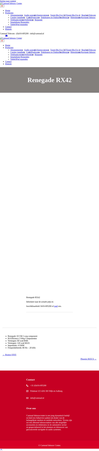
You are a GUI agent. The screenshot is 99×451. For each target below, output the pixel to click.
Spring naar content (8, 1)
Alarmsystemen (42, 15)
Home (7, 10)
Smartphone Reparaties (19, 22)
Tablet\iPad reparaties (19, 24)
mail (56, 306)
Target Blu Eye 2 (73, 15)
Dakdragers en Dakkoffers (51, 17)
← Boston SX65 (9, 355)
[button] (1, 450)
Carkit (28, 17)
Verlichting (28, 20)
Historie (8, 29)
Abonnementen (16, 15)
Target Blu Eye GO (58, 15)
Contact (8, 27)
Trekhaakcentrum (17, 20)
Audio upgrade (30, 15)
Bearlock (85, 15)
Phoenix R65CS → (88, 359)
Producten (9, 13)
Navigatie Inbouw (88, 17)
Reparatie (38, 20)
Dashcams (35, 17)
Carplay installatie (17, 17)
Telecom (92, 15)
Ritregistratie (76, 17)
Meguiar (65, 17)
